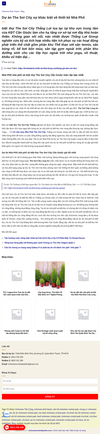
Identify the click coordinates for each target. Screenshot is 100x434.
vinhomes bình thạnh (43, 409)
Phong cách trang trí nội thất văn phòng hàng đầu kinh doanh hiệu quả (17, 332)
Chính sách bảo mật (61, 430)
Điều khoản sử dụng (78, 430)
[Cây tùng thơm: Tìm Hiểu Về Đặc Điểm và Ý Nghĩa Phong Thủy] (50, 275)
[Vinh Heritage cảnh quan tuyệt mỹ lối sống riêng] (50, 314)
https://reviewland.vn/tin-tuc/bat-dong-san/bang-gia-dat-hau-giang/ (36, 188)
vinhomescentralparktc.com (40, 430)
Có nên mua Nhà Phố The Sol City (29, 132)
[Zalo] (6, 414)
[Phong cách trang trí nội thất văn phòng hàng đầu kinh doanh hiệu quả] (16, 314)
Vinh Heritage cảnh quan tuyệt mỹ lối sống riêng (50, 332)
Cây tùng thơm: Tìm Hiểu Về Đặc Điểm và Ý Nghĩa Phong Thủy (50, 293)
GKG (57, 423)
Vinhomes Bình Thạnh (10, 11)
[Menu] (4, 3)
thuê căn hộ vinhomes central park (21, 416)
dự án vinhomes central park (25, 413)
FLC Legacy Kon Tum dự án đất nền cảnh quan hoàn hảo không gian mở (16, 293)
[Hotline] (7, 427)
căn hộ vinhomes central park (65, 409)
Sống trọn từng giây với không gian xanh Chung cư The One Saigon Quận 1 (39, 243)
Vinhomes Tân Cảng (24, 409)
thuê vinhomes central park (48, 416)
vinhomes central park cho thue (69, 420)
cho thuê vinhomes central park (52, 413)
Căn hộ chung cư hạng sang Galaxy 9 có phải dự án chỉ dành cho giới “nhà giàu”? (42, 247)
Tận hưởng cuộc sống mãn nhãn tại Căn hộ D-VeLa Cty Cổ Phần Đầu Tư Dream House (44, 238)
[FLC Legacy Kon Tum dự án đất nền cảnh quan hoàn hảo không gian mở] (16, 275)
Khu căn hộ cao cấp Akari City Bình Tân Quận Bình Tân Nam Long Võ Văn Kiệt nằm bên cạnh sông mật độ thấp (83, 332)
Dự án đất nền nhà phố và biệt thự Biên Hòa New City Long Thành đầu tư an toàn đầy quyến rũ (83, 293)
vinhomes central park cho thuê (74, 416)
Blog (22, 11)
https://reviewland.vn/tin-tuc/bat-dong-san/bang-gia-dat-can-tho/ (47, 68)
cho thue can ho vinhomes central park (38, 420)
